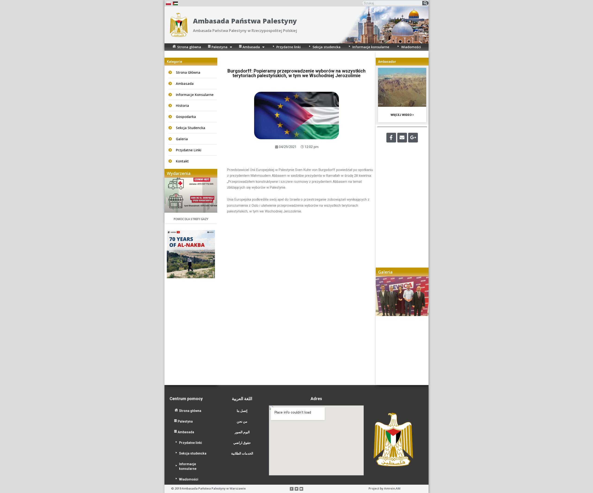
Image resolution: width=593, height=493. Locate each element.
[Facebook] (391, 137)
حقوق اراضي (242, 443)
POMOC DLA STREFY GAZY (191, 219)
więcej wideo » (402, 115)
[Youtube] (301, 489)
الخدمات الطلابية (242, 453)
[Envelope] (402, 137)
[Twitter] (296, 489)
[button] (384, 330)
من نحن (242, 421)
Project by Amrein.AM (385, 488)
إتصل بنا (242, 411)
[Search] (425, 3)
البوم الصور (242, 432)
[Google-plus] (413, 137)
